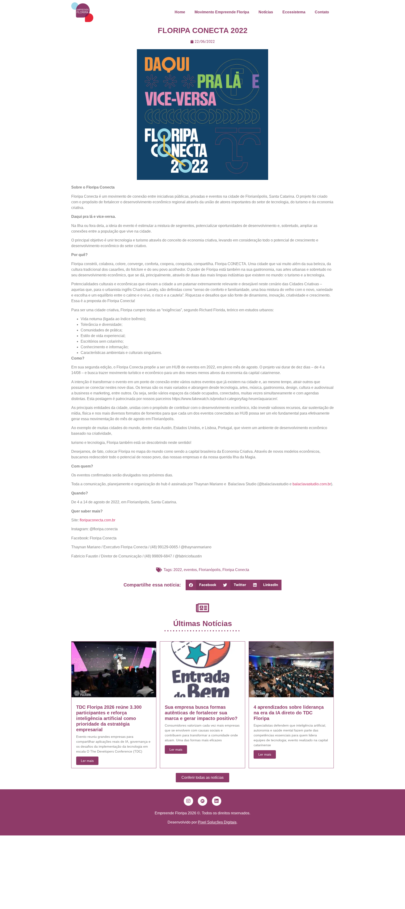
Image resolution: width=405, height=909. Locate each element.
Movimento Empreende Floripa (222, 12)
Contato (322, 12)
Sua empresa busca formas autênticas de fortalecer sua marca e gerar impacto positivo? (201, 713)
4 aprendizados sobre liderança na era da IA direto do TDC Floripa (289, 713)
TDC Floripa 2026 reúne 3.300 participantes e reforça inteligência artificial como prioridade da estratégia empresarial (109, 718)
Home (180, 12)
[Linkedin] (216, 801)
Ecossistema (293, 12)
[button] (203, 585)
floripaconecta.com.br (97, 520)
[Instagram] (188, 801)
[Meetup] (202, 801)
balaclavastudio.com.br (311, 484)
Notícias (266, 12)
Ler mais (87, 761)
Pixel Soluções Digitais (217, 822)
